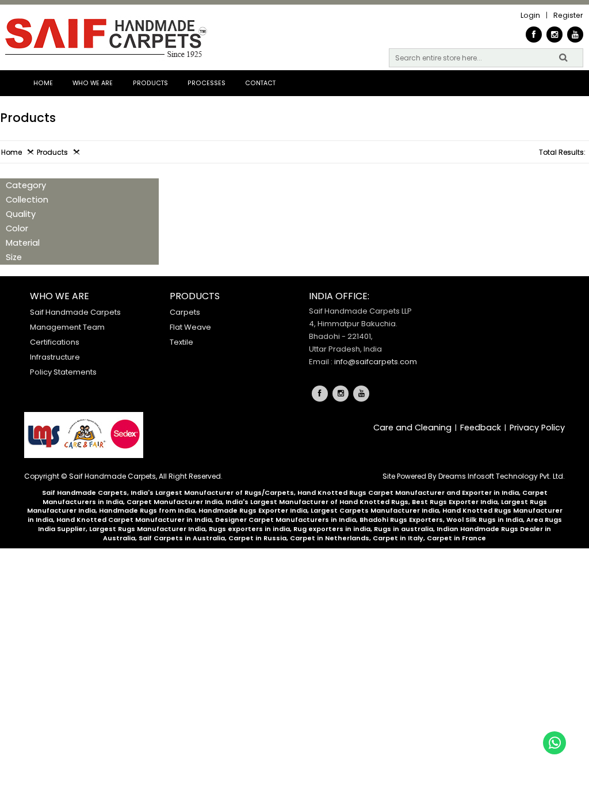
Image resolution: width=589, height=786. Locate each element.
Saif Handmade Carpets (75, 312)
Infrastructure (55, 357)
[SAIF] (105, 38)
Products (150, 83)
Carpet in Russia (257, 538)
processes (206, 83)
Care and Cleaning (412, 427)
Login (530, 15)
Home (43, 83)
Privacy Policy (537, 427)
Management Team (67, 327)
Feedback (480, 427)
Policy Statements (63, 372)
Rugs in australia (403, 528)
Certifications (54, 342)
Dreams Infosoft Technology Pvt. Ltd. (501, 476)
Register (568, 15)
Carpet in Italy (398, 538)
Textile (181, 342)
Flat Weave (190, 327)
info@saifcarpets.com (375, 361)
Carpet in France (456, 538)
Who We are (92, 83)
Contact (260, 83)
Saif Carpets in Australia (182, 538)
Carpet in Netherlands (329, 538)
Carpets (185, 312)
